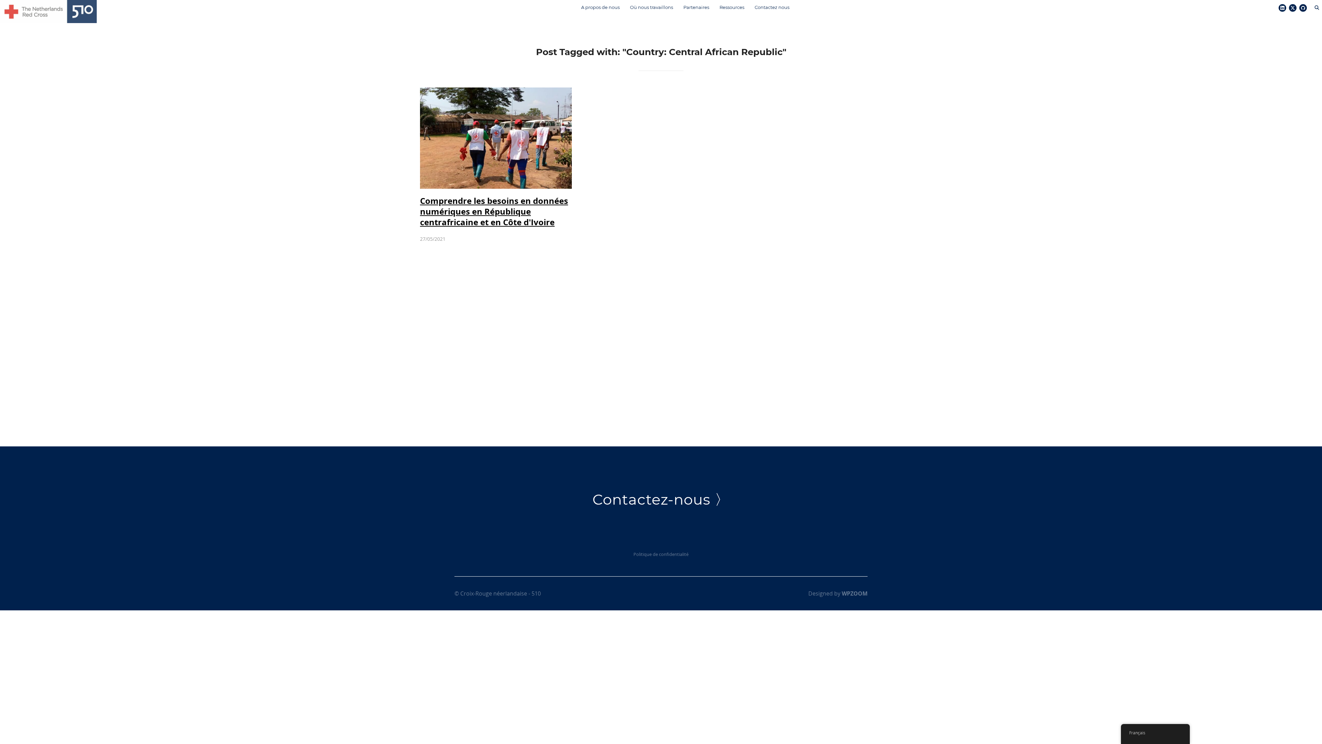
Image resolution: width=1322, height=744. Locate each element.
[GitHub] (1303, 8)
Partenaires (696, 7)
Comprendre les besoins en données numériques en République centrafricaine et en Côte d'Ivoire (494, 211)
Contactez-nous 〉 (661, 499)
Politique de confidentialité (661, 554)
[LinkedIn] (1282, 8)
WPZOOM (855, 593)
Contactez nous (772, 7)
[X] (1292, 8)
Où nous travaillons (651, 7)
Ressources (732, 7)
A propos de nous (600, 7)
